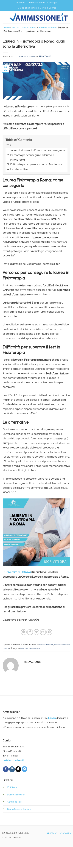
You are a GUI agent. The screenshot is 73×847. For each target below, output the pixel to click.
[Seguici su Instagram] (12, 769)
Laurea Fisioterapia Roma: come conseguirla (37, 150)
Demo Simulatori (36, 2)
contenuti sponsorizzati (30, 648)
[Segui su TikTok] (18, 769)
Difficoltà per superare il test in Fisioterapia (36, 164)
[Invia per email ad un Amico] (43, 632)
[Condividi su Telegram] (49, 632)
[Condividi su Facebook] (30, 632)
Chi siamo (20, 2)
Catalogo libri (14, 801)
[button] (5, 17)
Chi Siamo (12, 787)
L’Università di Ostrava (17, 572)
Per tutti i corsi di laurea (24, 27)
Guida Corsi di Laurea (19, 809)
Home (7, 27)
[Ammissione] (39, 17)
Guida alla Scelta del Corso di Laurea (37, 8)
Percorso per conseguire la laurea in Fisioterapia (32, 157)
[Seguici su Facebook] (6, 769)
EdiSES (52, 718)
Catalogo (52, 2)
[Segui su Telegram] (24, 769)
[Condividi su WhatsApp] (24, 632)
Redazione (45, 56)
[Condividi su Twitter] (37, 632)
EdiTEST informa (47, 27)
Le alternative (19, 169)
